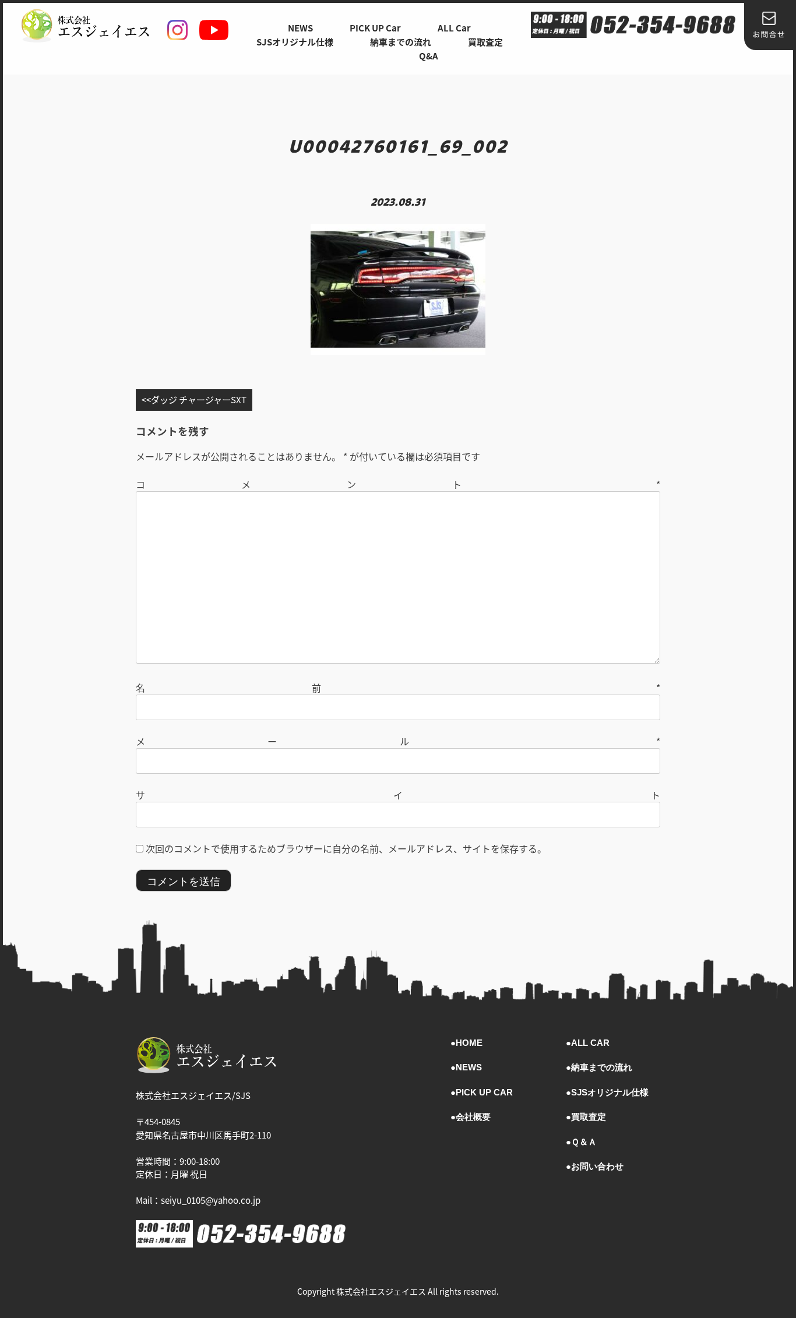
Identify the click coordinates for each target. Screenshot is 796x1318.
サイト (398, 795)
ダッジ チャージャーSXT (198, 399)
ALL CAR (590, 1043)
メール (398, 741)
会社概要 (473, 1117)
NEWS (300, 28)
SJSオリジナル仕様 (294, 42)
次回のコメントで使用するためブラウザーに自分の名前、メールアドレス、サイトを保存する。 (346, 848)
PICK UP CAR (484, 1092)
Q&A (428, 56)
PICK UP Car (375, 28)
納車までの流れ (400, 42)
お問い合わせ (597, 1166)
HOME (469, 1043)
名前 (398, 688)
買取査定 (485, 42)
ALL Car (454, 28)
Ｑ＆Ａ (584, 1142)
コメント (398, 484)
